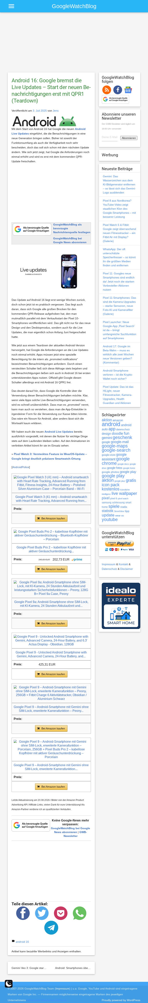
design (106, 433)
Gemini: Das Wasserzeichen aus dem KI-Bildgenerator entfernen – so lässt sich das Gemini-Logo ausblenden (119, 184)
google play (128, 472)
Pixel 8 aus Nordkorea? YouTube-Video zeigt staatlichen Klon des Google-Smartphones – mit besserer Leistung (119, 208)
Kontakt (123, 564)
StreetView (119, 511)
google (106, 442)
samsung (106, 502)
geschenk (122, 437)
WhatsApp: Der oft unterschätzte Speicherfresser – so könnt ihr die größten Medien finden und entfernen (119, 257)
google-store (108, 454)
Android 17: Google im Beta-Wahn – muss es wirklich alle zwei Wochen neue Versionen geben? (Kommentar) (118, 354)
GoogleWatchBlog (74, 6)
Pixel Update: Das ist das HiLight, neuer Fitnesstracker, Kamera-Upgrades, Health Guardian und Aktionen (118, 394)
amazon (118, 420)
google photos (110, 471)
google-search (116, 450)
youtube (110, 519)
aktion (107, 420)
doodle (117, 433)
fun (126, 433)
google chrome (116, 461)
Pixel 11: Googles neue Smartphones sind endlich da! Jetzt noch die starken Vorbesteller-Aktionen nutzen (119, 281)
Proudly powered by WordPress (121, 1000)
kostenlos (110, 489)
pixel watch (123, 498)
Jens (56, 110)
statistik (107, 511)
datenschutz (123, 429)
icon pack (110, 484)
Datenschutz (109, 568)
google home (129, 468)
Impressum (108, 564)
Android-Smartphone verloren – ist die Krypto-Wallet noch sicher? (118, 374)
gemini (107, 438)
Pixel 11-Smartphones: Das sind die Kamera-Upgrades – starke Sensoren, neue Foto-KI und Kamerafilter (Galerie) (119, 305)
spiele (113, 506)
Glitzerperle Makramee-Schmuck (47, 1000)
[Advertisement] (74, 44)
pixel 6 (113, 498)
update (108, 515)
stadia (123, 506)
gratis (131, 480)
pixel (105, 498)
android (111, 424)
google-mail (120, 442)
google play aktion (113, 478)
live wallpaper (124, 493)
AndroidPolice (20, 467)
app (111, 428)
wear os (119, 515)
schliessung (118, 502)
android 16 (22, 941)
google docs (123, 464)
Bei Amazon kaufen (53, 518)
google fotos (114, 467)
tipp (127, 511)
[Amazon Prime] (76, 559)
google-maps (115, 445)
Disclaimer (126, 568)
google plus (119, 481)
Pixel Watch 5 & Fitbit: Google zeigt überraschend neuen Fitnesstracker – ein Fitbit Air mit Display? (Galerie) (119, 233)
